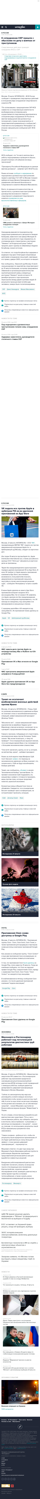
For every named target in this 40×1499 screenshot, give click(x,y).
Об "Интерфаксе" (13, 1420)
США (4, 798)
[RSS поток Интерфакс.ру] (11, 1479)
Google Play (6, 988)
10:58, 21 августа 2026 (7, 930)
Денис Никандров (13, 289)
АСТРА (3, 1465)
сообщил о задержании (22, 173)
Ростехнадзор (7, 1183)
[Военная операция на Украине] (20, 1404)
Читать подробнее (16, 148)
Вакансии (29, 1420)
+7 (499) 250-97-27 (21, 1448)
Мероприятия (16, 1421)
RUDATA (3, 1473)
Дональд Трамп (12, 798)
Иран (21, 798)
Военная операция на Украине (13, 1406)
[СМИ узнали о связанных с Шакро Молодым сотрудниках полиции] (11, 217)
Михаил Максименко (27, 289)
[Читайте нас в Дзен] (2, 1479)
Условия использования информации (11, 1489)
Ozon (13, 988)
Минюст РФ (15, 415)
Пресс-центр (22, 1420)
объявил (23, 770)
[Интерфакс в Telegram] (5, 1479)
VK (9, 618)
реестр (33, 365)
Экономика (6, 1032)
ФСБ (3, 293)
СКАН (2, 1471)
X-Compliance (4, 1460)
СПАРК (3, 1458)
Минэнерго (17, 1183)
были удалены (28, 963)
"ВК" (33, 543)
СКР (3, 289)
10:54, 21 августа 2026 (7, 1034)
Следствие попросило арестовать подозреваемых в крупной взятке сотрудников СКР (20, 58)
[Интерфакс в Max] (14, 1479)
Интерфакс (20, 27)
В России (5, 33)
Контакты (4, 1420)
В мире (4, 694)
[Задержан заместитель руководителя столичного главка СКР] (11, 141)
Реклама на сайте (6, 1421)
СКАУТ (3, 1461)
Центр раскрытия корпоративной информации (12, 1475)
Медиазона (6, 415)
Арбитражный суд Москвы (20, 618)
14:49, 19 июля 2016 (6, 35)
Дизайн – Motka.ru (6, 1493)
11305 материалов (7, 1409)
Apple (4, 618)
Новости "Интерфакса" (7, 1470)
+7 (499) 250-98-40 (8, 1448)
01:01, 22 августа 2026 (7, 696)
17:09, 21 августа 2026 (7, 352)
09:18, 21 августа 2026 (7, 505)
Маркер (3, 1463)
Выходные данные (6, 1491)
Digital (4, 928)
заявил (15, 759)
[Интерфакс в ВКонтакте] (8, 1479)
